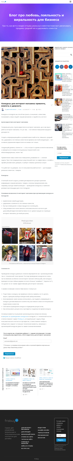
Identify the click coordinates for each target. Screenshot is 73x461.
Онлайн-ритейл (43, 430)
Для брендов (25, 432)
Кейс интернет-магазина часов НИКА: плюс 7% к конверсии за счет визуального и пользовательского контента (67, 131)
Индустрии (42, 427)
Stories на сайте (27, 437)
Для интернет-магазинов (26, 428)
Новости (12, 378)
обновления (9, 380)
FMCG (30, 378)
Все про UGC (25, 448)
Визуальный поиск (28, 434)
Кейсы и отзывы (27, 446)
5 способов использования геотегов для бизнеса (67, 117)
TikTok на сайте (26, 439)
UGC (20, 109)
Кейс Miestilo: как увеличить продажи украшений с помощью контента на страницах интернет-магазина (67, 105)
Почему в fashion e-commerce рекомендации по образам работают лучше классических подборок (29, 387)
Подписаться (9, 353)
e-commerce (26, 378)
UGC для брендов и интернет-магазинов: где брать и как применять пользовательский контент (67, 90)
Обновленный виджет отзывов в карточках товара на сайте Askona (46, 384)
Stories (8, 378)
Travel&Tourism (43, 432)
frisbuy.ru (21, 319)
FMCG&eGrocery (43, 435)
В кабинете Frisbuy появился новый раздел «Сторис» (12, 384)
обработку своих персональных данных (60, 448)
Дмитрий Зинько (11, 109)
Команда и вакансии (25, 442)
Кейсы (24, 380)
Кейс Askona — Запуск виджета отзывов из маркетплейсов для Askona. (67, 77)
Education (41, 437)
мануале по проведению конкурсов (15, 316)
